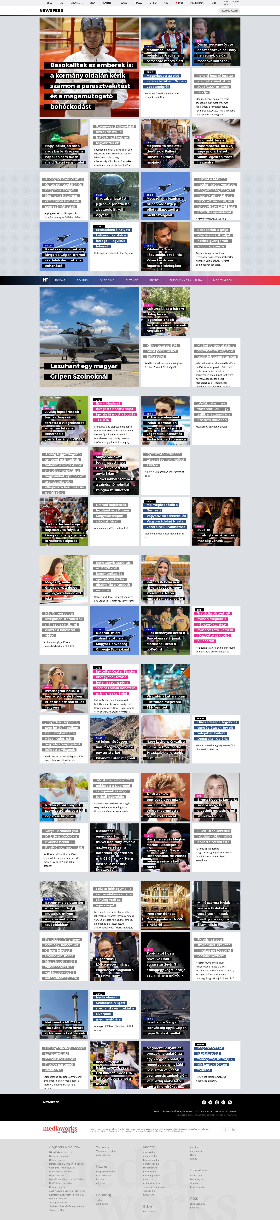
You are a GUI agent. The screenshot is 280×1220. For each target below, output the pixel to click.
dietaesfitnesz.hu (152, 1183)
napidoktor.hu (150, 1171)
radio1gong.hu (197, 1203)
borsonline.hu (150, 1211)
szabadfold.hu (103, 1175)
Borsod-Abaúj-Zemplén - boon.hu (66, 1163)
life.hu (193, 1155)
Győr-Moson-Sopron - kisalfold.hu (66, 1179)
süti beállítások (205, 1111)
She (166, 3)
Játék (214, 3)
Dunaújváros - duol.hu (60, 1171)
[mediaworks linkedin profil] (233, 1130)
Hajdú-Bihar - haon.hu (60, 1183)
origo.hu (100, 1183)
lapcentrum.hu (197, 1187)
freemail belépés (230, 10)
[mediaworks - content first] (60, 1130)
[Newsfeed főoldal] (51, 1102)
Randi (180, 3)
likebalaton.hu (150, 1167)
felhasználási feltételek (186, 1111)
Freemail (123, 3)
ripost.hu (194, 1147)
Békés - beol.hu (57, 1160)
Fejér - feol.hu (56, 1175)
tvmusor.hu (149, 1194)
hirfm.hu (194, 1207)
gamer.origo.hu (151, 1163)
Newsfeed (106, 3)
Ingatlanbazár (197, 3)
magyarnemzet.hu (105, 1171)
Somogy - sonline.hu (59, 1202)
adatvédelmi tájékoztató (164, 1111)
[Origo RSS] (230, 1102)
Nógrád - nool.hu (58, 1198)
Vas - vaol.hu (103, 1147)
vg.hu (99, 1200)
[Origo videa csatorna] (223, 1102)
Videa (92, 3)
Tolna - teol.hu (56, 1210)
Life (61, 3)
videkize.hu (149, 1191)
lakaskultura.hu (151, 1160)
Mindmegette (76, 3)
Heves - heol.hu (57, 1187)
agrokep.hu (102, 1203)
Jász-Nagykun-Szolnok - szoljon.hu (67, 1191)
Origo (49, 3)
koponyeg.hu (197, 1179)
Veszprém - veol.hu (106, 1151)
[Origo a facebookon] (204, 1102)
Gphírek (153, 3)
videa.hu (194, 1183)
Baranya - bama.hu (59, 1156)
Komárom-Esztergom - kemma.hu (66, 1194)
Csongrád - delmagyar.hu (62, 1167)
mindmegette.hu (151, 1175)
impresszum (219, 1111)
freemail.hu (196, 1175)
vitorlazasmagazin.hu (154, 1187)
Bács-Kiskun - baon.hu (60, 1152)
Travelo (138, 3)
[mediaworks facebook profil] (225, 1130)
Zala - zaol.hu (103, 1155)
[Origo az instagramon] (217, 1102)
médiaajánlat (231, 1111)
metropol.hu (196, 1151)
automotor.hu (150, 1156)
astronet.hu (149, 1152)
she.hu (193, 1158)
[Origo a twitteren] (210, 1102)
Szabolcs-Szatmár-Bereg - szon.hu (67, 1206)
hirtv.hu (100, 1179)
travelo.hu (148, 1179)
